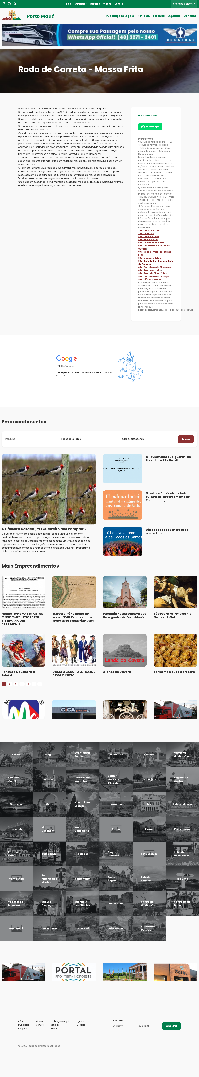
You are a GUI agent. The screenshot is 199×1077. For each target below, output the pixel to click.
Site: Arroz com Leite (149, 270)
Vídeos (107, 3)
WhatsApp (152, 126)
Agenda (174, 16)
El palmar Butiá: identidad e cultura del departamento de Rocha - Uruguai (168, 496)
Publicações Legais (120, 16)
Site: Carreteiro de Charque (153, 276)
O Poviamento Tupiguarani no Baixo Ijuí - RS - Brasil (168, 458)
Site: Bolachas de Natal (151, 242)
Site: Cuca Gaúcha (148, 230)
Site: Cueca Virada (148, 236)
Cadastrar (171, 1025)
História (159, 16)
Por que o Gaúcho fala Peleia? (18, 673)
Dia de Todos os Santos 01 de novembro (167, 531)
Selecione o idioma (183, 3)
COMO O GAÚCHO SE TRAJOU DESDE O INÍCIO (73, 673)
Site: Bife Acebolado (149, 279)
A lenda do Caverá (117, 672)
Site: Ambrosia (146, 233)
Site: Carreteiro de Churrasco (154, 267)
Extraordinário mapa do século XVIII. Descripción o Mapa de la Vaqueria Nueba (73, 617)
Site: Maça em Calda (149, 257)
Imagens (95, 3)
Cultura (119, 3)
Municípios (80, 3)
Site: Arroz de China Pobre (152, 273)
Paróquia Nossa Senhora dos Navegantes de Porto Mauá (124, 615)
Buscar (185, 439)
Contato (190, 16)
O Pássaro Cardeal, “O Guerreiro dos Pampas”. (44, 528)
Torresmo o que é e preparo (174, 672)
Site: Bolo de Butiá (148, 239)
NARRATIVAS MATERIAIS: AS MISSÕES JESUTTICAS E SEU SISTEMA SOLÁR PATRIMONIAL (22, 619)
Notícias (143, 16)
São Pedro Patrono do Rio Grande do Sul (172, 615)
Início (68, 3)
